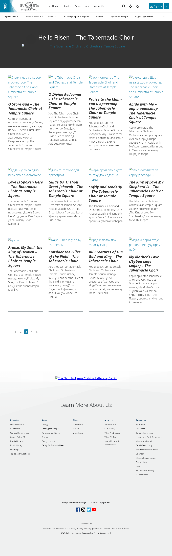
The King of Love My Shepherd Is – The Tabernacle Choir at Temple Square (146, 188)
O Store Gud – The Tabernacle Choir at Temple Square (25, 108)
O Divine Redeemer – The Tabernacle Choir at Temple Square (65, 101)
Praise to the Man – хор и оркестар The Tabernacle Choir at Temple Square (105, 108)
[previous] (10, 331)
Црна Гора (11, 16)
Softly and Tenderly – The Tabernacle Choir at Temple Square (105, 193)
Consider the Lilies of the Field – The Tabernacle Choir (64, 256)
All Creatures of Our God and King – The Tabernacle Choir (106, 256)
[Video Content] (86, 46)
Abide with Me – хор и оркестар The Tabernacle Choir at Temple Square (143, 113)
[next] (42, 331)
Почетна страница (34, 16)
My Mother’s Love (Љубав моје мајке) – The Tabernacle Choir (144, 263)
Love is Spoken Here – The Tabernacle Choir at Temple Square (25, 188)
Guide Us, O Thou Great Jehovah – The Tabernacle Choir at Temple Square (66, 188)
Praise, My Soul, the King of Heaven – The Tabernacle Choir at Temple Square (25, 256)
